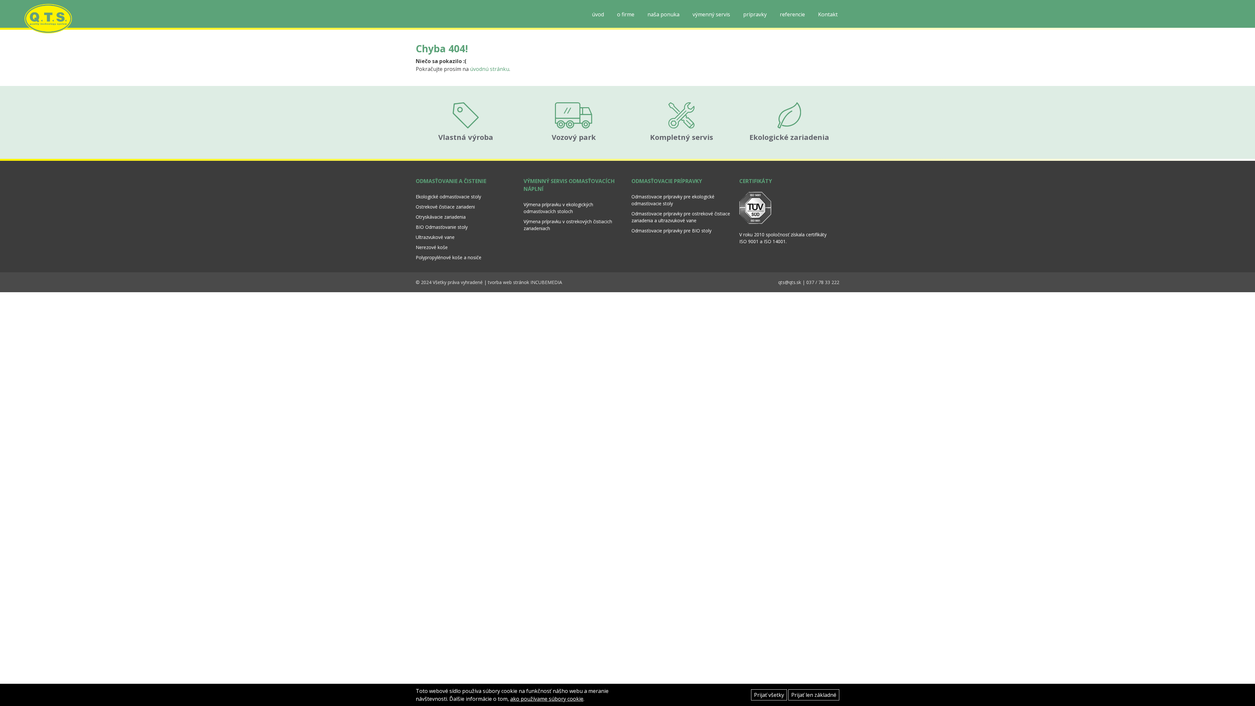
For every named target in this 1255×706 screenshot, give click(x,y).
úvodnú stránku (489, 69)
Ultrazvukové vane (435, 237)
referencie (792, 14)
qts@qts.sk (789, 282)
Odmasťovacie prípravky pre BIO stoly (671, 230)
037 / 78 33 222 (822, 282)
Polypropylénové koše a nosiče (448, 257)
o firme (625, 14)
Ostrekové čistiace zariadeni (445, 207)
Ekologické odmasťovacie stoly (448, 196)
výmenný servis (711, 14)
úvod (598, 14)
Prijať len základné (813, 694)
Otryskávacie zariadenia (441, 217)
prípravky (755, 14)
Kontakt (828, 14)
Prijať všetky (769, 694)
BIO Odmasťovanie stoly (442, 227)
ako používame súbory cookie (546, 698)
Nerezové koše (432, 247)
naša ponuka (663, 14)
